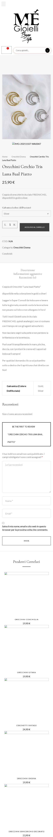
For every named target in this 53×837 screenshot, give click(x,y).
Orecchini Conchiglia (26, 619)
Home (4, 156)
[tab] (28, 270)
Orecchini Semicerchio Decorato (26, 831)
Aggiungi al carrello (35, 227)
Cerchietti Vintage (26, 725)
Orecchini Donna (18, 156)
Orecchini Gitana (26, 672)
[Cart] (6, 50)
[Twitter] (21, 253)
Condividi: (7, 253)
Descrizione (28, 270)
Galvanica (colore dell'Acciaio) (16, 207)
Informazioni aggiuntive (27, 274)
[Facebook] (16, 253)
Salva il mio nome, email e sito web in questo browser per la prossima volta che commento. (25, 528)
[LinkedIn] (26, 253)
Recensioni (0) (27, 277)
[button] (3, 3)
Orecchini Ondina (26, 778)
